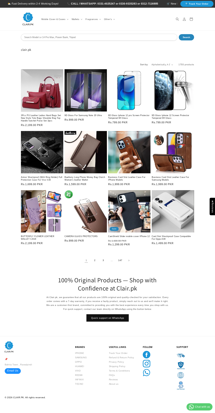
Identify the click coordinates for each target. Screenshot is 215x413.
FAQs (112, 375)
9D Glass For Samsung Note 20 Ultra (83, 115)
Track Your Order (118, 353)
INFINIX (79, 379)
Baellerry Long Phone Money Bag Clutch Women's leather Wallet (85, 178)
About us (114, 384)
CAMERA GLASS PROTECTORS (81, 236)
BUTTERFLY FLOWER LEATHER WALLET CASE (37, 237)
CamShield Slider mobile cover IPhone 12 (129, 236)
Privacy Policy (116, 362)
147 (120, 260)
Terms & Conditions (119, 370)
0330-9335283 (118, 3)
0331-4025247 (96, 3)
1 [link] (86, 260)
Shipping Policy (117, 366)
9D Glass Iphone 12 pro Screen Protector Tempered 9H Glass (128, 116)
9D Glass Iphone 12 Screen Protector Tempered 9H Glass (170, 116)
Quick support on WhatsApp (107, 318)
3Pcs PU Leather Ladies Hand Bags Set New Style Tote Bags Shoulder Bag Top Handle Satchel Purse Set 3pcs (41, 118)
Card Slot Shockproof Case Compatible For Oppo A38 (171, 237)
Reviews (113, 379)
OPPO (78, 362)
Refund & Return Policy (121, 357)
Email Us (12, 370)
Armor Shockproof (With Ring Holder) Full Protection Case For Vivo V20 (41, 178)
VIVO (78, 370)
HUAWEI (79, 366)
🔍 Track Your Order (196, 4)
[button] (55, 19)
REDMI (79, 375)
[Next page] (128, 260)
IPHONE (79, 353)
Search (186, 37)
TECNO (79, 384)
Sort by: (144, 64)
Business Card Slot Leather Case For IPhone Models (126, 178)
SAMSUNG (81, 357)
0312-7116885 (139, 3)
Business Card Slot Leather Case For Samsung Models (170, 178)
